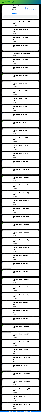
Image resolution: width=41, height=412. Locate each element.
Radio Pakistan (20, 411)
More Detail (15, 13)
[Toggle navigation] (38, 2)
